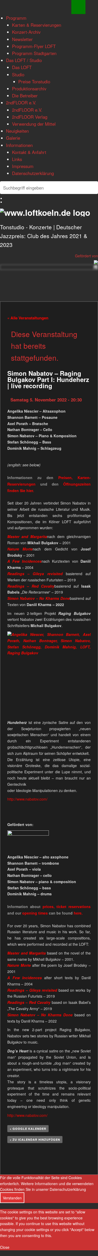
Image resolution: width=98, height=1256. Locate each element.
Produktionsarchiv (29, 88)
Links (17, 159)
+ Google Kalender (28, 1129)
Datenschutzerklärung (33, 173)
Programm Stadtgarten (34, 53)
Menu (78, 7)
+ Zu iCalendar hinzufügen (35, 1139)
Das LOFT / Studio (24, 60)
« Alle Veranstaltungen (27, 318)
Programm (16, 18)
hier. (30, 490)
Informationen (19, 145)
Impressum (22, 166)
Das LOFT (22, 67)
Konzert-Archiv (26, 32)
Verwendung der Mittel (34, 124)
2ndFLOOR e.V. (21, 102)
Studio (18, 74)
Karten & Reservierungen (36, 25)
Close (4, 1247)
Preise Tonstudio (34, 81)
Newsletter (22, 39)
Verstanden (12, 1197)
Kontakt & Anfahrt (29, 152)
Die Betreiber (25, 95)
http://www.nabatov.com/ (27, 799)
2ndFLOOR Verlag (29, 117)
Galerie (13, 138)
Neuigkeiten (17, 131)
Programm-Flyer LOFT (34, 46)
